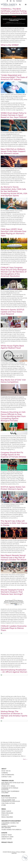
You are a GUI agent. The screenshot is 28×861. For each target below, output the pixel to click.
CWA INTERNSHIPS (7, 774)
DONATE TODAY (6, 835)
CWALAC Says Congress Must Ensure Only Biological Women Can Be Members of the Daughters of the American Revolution (13, 271)
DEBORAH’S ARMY (7, 837)
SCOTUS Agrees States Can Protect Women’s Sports (13, 488)
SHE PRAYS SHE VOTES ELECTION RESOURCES (12, 783)
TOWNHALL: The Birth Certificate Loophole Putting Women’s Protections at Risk (14, 11)
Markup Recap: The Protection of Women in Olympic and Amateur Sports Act (14, 714)
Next (25, 759)
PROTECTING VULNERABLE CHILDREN (10, 792)
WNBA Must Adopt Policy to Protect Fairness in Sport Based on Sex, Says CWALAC (14, 115)
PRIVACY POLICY (7, 842)
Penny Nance (6, 811)
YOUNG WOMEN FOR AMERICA (11, 829)
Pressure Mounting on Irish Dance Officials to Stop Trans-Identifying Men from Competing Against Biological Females (13, 416)
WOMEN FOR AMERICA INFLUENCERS (8, 827)
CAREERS (4, 772)
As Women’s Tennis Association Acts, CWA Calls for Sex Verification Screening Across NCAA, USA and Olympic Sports (14, 191)
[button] (26, 4)
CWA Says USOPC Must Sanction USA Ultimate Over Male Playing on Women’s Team (13, 232)
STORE (3, 805)
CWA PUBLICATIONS (8, 803)
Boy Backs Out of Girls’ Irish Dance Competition (13, 381)
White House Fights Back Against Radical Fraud (12, 347)
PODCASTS (5, 815)
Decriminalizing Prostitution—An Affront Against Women (14, 671)
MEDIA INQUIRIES (7, 817)
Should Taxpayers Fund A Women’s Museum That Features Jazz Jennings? (12, 592)
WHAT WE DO (6, 771)
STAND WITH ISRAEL (8, 786)
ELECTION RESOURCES (9, 798)
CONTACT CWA (6, 776)
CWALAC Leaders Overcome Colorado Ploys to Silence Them (13, 628)
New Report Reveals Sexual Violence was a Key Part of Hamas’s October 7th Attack (13, 557)
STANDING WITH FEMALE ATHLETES (9, 788)
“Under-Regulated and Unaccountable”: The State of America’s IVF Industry (14, 77)
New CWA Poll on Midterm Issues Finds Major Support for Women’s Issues (13, 151)
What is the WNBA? (10, 45)
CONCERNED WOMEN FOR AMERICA (10, 823)
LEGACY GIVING (6, 838)
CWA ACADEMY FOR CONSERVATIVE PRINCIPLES (10, 800)
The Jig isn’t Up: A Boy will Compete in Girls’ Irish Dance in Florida (14, 523)
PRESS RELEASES (7, 813)
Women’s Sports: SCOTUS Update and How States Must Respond (12, 312)
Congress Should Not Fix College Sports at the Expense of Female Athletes (13, 454)
